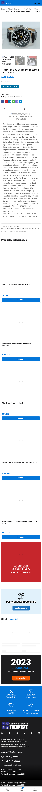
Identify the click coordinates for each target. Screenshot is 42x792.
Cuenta (7, 791)
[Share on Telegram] (20, 101)
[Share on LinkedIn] (9, 101)
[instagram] (16, 732)
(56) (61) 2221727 (19, 739)
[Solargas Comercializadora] (7, 3)
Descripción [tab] (7, 109)
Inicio (3, 9)
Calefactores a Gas (31, 9)
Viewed (35, 791)
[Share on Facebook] (2, 101)
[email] (2, 732)
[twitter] (24, 732)
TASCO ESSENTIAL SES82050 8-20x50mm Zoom (19, 462)
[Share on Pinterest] (6, 101)
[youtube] (39, 732)
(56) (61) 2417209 (22, 742)
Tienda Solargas (14, 9)
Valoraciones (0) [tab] (21, 109)
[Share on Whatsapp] (13, 101)
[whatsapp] (31, 732)
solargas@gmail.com (7, 744)
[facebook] (9, 732)
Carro (21, 789)
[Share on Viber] (16, 101)
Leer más (20, 300)
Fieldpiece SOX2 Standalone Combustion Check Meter (19, 522)
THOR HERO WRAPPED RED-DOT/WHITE (16, 284)
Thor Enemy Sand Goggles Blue (13, 403)
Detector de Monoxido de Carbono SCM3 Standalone (17, 345)
